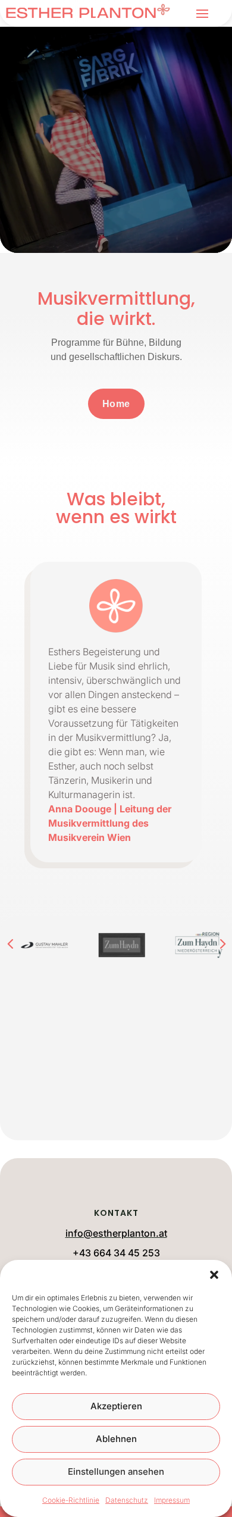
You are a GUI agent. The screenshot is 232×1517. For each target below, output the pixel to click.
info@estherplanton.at (116, 1233)
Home (116, 404)
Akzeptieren (116, 1406)
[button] (214, 1275)
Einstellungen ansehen (116, 1471)
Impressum (172, 1500)
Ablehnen (116, 1438)
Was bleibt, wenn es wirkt (116, 510)
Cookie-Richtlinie (70, 1500)
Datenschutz (126, 1500)
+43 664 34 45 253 (116, 1253)
